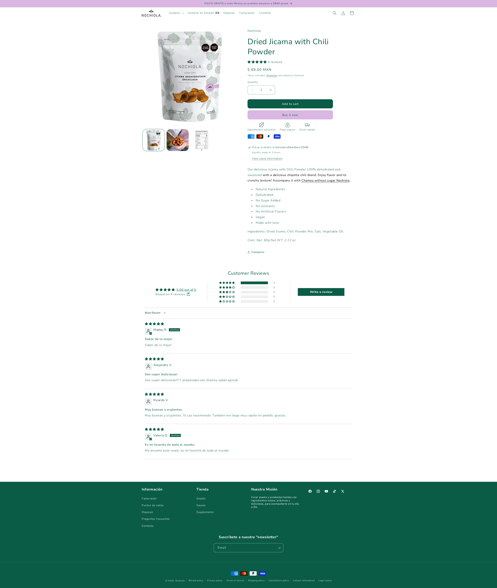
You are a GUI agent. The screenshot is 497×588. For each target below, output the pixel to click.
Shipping (271, 75)
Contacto (148, 526)
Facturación (149, 498)
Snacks (201, 498)
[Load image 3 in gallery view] (202, 140)
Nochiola (180, 580)
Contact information (304, 580)
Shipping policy (256, 580)
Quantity (253, 82)
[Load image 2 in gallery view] (178, 140)
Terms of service (235, 580)
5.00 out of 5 (186, 290)
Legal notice (325, 580)
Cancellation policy (278, 580)
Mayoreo (147, 512)
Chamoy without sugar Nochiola (325, 180)
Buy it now (290, 115)
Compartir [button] (257, 252)
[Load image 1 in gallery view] (154, 140)
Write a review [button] (321, 292)
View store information (267, 158)
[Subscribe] (279, 548)
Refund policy (196, 580)
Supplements (205, 512)
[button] (176, 13)
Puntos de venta (152, 505)
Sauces (201, 505)
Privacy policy (214, 580)
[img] (154, 324)
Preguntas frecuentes (156, 519)
